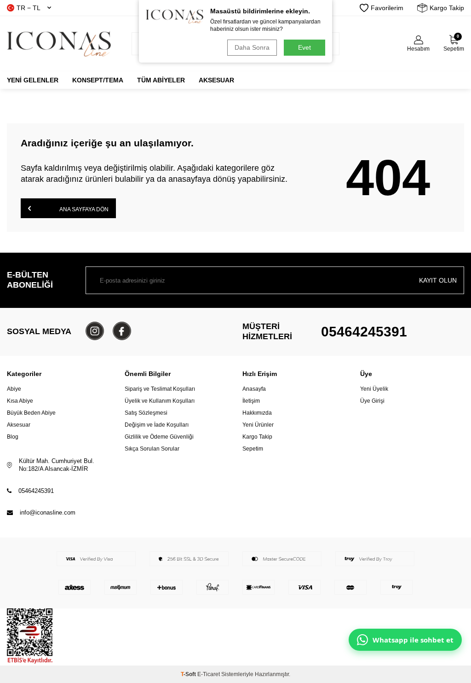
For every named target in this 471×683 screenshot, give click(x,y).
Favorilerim (387, 8)
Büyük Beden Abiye (31, 413)
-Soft (189, 674)
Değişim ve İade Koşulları (157, 425)
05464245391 (364, 331)
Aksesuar (216, 80)
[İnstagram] (95, 331)
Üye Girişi (372, 401)
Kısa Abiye (20, 401)
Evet (304, 47)
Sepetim (252, 449)
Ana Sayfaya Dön (83, 209)
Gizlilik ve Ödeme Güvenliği (159, 437)
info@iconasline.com (47, 512)
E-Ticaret (208, 674)
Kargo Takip (447, 8)
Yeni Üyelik (374, 389)
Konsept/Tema (97, 80)
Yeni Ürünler (258, 425)
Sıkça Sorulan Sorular (152, 449)
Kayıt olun (438, 280)
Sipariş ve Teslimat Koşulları (160, 389)
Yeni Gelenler (32, 80)
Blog (12, 437)
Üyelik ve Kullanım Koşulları (160, 401)
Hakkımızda (257, 413)
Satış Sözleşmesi (146, 413)
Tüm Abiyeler (161, 80)
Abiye (14, 389)
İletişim (251, 401)
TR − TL (28, 8)
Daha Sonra (252, 47)
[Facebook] (122, 331)
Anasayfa (254, 389)
